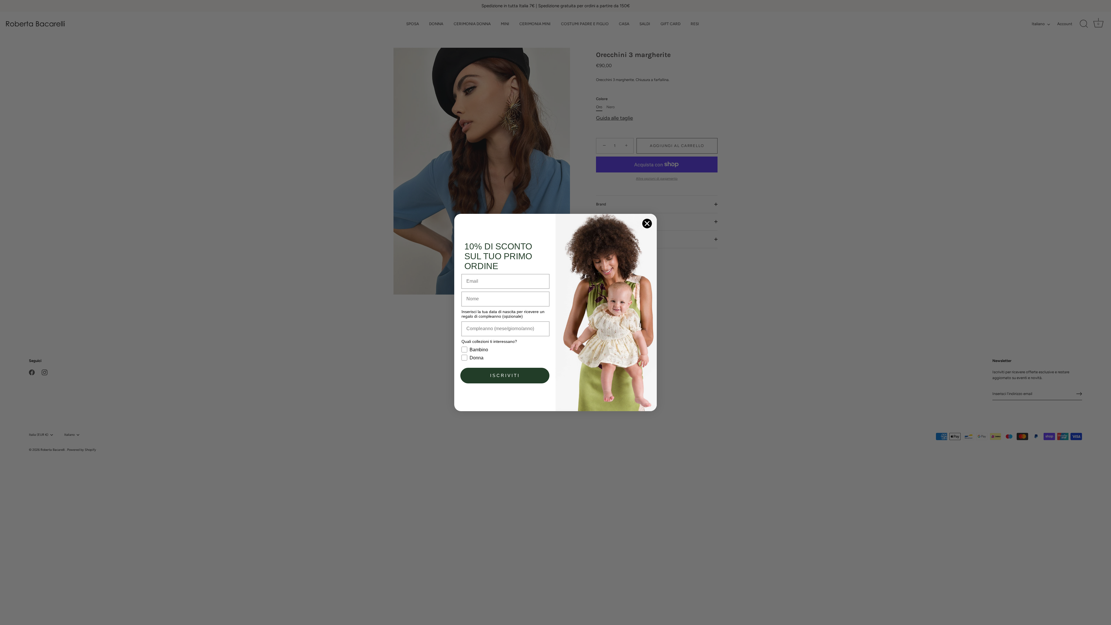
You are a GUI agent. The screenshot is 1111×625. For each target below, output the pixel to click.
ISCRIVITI (505, 375)
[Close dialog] (647, 223)
